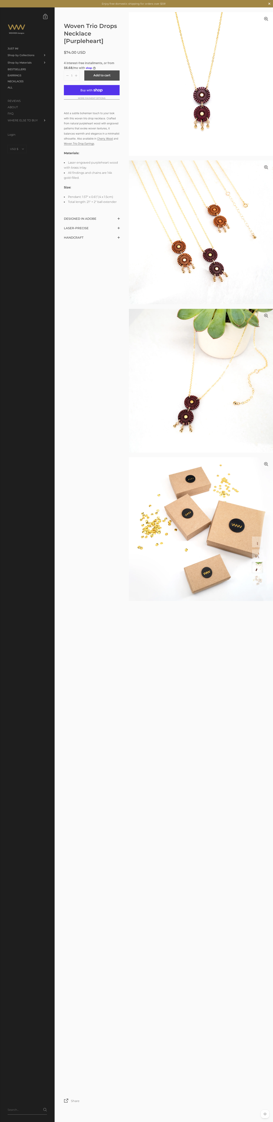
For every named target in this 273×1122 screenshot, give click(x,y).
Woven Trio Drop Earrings (79, 143)
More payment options (91, 98)
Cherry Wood (105, 138)
